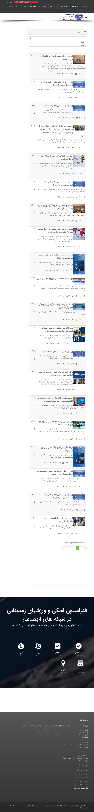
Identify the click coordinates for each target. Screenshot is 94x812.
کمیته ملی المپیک (82, 774)
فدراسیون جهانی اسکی (81, 781)
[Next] (66, 548)
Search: (83, 45)
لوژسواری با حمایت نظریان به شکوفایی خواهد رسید (57, 57)
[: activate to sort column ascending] (32, 53)
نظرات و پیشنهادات (12, 6)
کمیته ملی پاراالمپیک (81, 777)
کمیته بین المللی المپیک (80, 784)
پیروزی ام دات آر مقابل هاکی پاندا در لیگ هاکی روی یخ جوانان (56, 256)
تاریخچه (74, 6)
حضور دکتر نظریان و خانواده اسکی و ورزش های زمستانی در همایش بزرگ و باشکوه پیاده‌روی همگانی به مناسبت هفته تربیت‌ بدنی (61, 130)
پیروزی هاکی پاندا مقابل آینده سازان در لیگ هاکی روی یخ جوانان (57, 83)
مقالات (44, 6)
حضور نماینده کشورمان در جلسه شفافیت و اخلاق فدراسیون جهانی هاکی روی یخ (55, 399)
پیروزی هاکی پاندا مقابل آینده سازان (58, 351)
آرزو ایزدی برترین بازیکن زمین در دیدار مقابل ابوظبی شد (57, 519)
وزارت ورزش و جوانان (81, 770)
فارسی (10, 2)
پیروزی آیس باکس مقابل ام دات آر (58, 105)
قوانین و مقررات (63, 6)
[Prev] (81, 548)
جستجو (83, 11)
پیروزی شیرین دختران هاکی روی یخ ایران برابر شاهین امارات (56, 423)
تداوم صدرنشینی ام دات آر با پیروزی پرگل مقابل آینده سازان (56, 306)
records (83, 42)
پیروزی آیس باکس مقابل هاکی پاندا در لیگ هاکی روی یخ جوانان (57, 183)
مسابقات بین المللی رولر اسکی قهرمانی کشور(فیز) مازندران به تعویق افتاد (57, 329)
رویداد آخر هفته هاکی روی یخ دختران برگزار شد (55, 280)
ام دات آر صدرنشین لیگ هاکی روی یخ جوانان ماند (57, 449)
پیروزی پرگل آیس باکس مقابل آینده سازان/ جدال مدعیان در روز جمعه (55, 472)
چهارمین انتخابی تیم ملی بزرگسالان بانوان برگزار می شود (56, 157)
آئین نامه (52, 6)
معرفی (83, 6)
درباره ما (23, 6)
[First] (85, 548)
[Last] (63, 548)
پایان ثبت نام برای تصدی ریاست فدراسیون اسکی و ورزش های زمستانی (55, 373)
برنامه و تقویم (33, 6)
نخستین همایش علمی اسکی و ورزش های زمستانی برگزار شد (55, 207)
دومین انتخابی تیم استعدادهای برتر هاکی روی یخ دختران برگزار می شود (55, 230)
